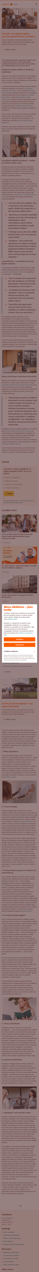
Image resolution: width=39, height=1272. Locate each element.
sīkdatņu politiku (12, 619)
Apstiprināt (19, 645)
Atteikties (19, 639)
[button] (19, 651)
